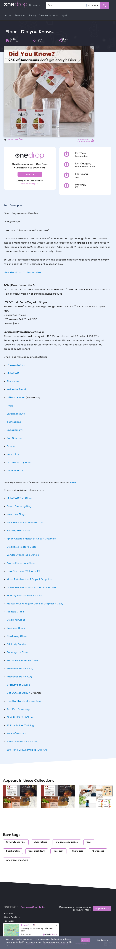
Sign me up (102, 908)
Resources (20, 16)
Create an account (48, 16)
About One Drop (12, 917)
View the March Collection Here (23, 272)
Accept (85, 940)
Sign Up (30, 174)
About (8, 16)
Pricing (32, 16)
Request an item (12, 928)
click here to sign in (29, 184)
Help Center (10, 925)
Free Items (9, 914)
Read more (102, 940)
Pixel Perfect (16, 139)
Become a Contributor (33, 907)
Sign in (64, 16)
